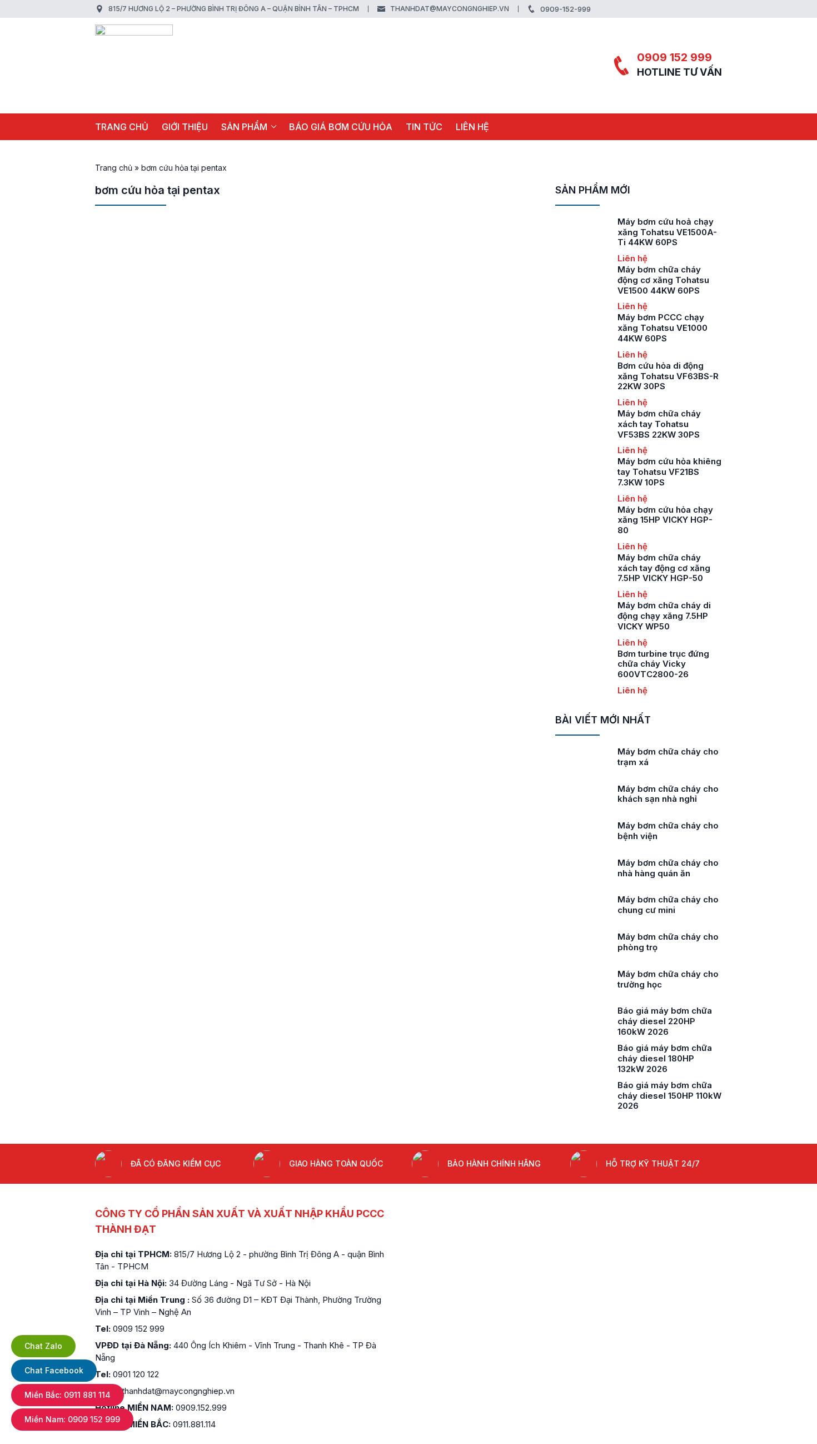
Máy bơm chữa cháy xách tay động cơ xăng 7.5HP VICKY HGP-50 (663, 568)
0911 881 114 (67, 1395)
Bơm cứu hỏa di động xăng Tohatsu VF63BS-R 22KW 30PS (668, 376)
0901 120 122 (136, 1374)
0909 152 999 (674, 57)
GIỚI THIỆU (185, 126)
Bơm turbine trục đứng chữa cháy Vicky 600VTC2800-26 (663, 664)
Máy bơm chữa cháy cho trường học (668, 979)
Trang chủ (121, 126)
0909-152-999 (565, 8)
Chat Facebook (53, 1370)
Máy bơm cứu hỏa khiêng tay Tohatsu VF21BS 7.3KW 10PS (669, 472)
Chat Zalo (43, 1346)
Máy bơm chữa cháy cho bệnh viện (668, 830)
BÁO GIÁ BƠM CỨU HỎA (340, 126)
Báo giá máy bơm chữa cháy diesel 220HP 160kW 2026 (664, 1021)
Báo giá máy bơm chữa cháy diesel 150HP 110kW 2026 (669, 1095)
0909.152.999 (201, 1407)
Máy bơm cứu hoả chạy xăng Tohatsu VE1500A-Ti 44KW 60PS (667, 232)
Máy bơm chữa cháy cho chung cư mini (668, 904)
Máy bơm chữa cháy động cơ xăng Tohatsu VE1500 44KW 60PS (663, 280)
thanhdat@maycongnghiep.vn (449, 8)
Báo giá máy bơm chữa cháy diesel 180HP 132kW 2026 (664, 1058)
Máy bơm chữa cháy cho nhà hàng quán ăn (668, 868)
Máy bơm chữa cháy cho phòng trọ (668, 941)
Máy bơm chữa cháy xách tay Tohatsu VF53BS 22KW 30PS (659, 424)
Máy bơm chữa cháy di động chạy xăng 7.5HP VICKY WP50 (664, 616)
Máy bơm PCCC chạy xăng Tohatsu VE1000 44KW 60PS (662, 328)
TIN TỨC (424, 126)
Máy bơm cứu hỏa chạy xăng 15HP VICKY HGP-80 (665, 520)
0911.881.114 (194, 1424)
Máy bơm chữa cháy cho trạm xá (668, 756)
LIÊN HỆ (472, 126)
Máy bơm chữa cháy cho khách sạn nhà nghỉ (668, 794)
